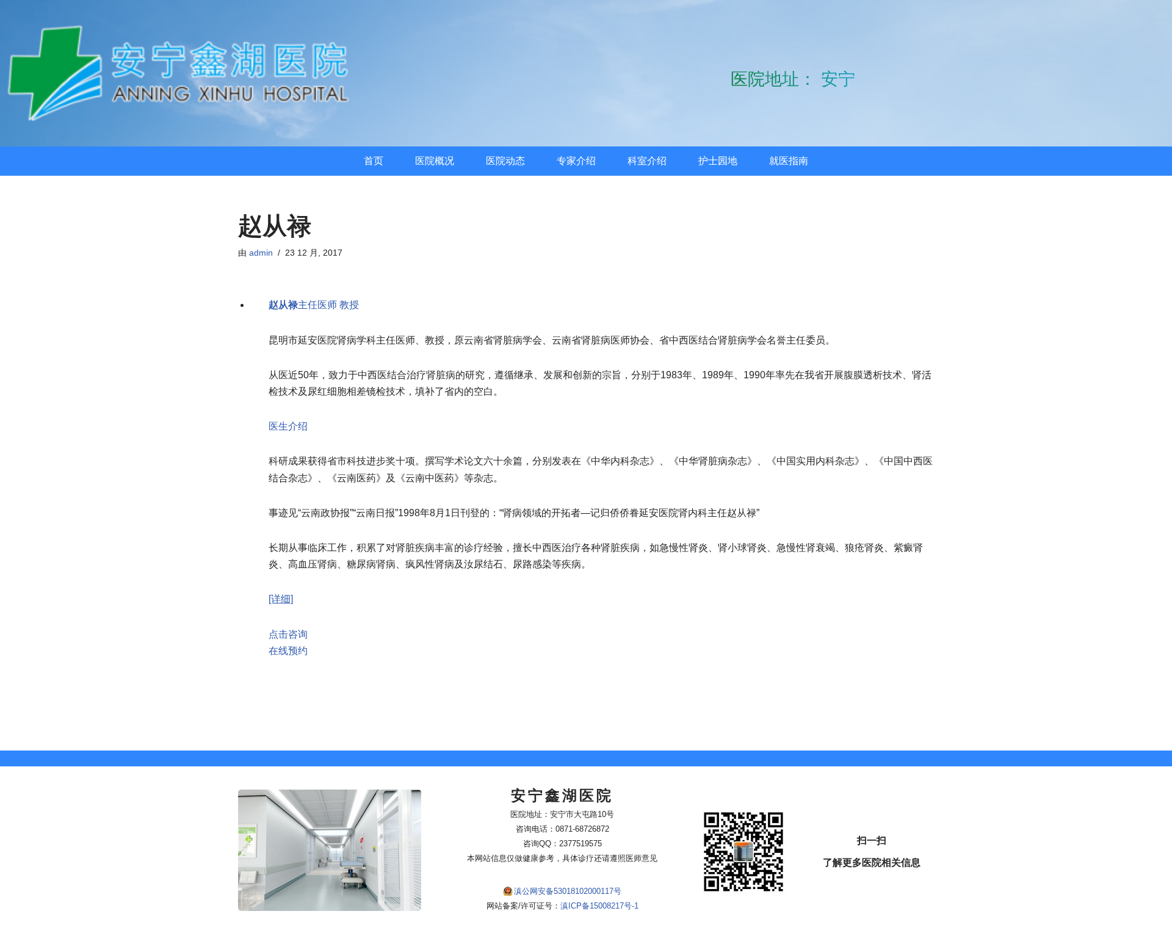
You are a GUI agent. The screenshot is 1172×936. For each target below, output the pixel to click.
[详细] (281, 599)
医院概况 (434, 161)
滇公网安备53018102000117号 (567, 891)
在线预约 (288, 651)
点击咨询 (288, 634)
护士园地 (717, 161)
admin (261, 252)
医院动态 (505, 161)
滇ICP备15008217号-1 (599, 905)
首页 (373, 161)
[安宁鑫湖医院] (183, 73)
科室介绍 (647, 161)
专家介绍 (576, 161)
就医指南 (788, 161)
